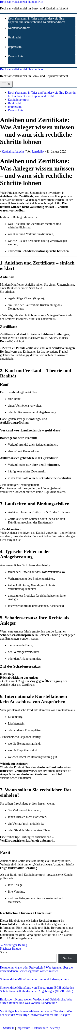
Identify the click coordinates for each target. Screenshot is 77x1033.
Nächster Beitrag (12, 948)
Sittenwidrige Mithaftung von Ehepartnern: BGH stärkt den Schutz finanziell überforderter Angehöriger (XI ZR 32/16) (37, 989)
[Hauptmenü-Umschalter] (6, 84)
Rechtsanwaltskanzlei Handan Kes (21, 1)
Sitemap (55, 1028)
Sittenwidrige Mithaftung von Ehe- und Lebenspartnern (34, 979)
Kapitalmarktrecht (19, 28)
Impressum (15, 46)
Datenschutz (15, 56)
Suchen (4, 952)
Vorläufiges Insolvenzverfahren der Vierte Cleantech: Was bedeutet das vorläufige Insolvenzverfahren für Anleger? (36, 1013)
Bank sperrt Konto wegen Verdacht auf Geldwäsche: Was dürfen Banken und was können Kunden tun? (36, 1001)
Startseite (8, 1028)
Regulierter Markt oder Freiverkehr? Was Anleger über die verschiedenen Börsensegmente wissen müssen (36, 969)
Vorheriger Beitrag (13, 945)
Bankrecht (14, 37)
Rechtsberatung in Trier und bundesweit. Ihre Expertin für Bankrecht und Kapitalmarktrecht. (37, 20)
